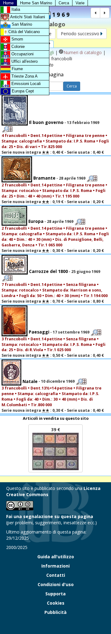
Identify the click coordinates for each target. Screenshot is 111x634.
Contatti (55, 575)
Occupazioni (22, 54)
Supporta (55, 594)
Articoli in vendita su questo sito (55, 418)
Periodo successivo (81, 33)
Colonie (17, 46)
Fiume (16, 68)
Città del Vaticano (23, 31)
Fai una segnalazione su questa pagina (49, 516)
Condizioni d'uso (56, 584)
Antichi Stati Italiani (27, 17)
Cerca (64, 3)
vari (33, 146)
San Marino (21, 24)
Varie (80, 3)
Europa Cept (22, 91)
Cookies (55, 603)
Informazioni (55, 566)
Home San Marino (36, 3)
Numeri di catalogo (83, 52)
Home (8, 3)
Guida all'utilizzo (55, 557)
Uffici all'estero (24, 61)
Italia (15, 9)
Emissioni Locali (25, 83)
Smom (16, 39)
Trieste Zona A (24, 76)
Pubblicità (55, 612)
